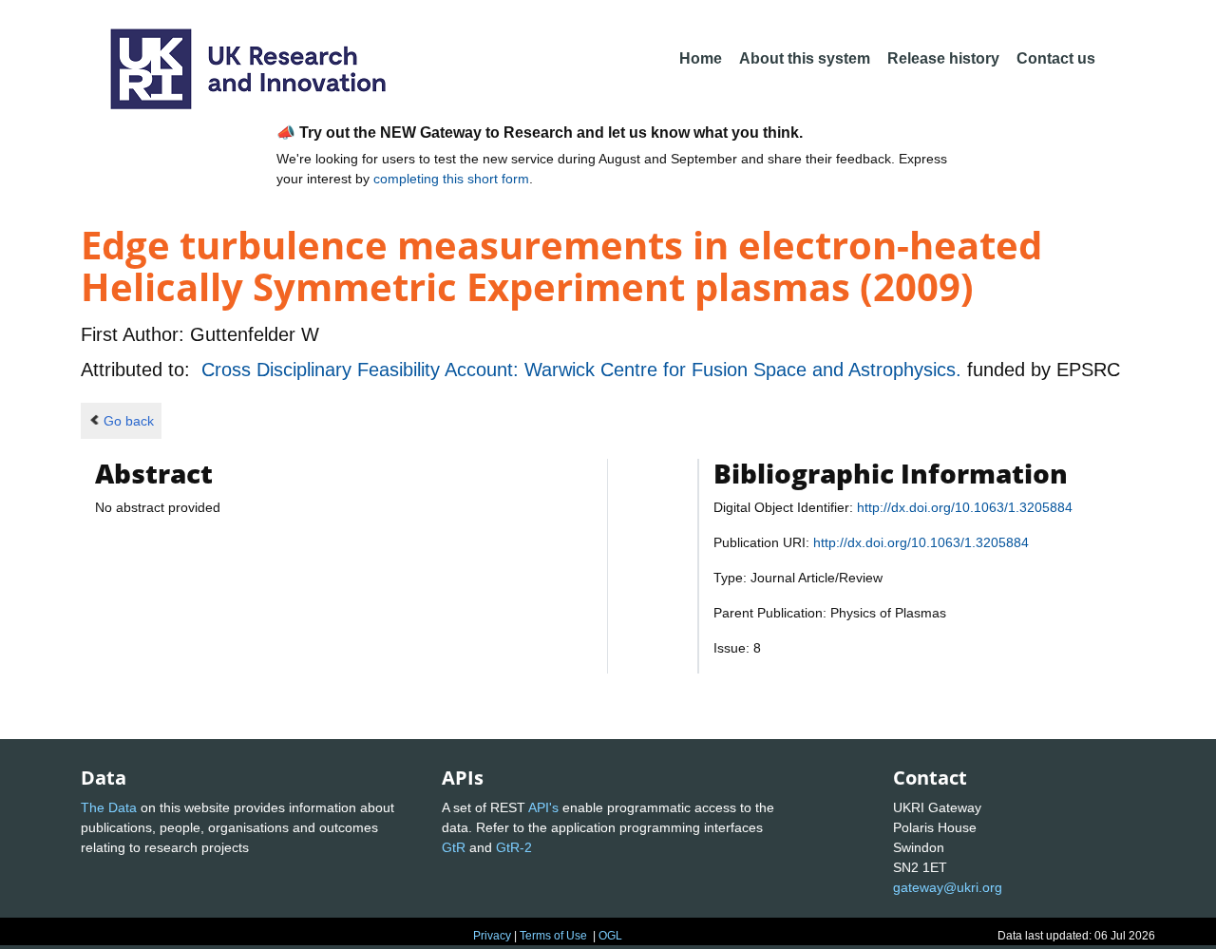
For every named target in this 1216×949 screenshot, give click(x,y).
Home (700, 58)
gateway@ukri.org (947, 887)
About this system (804, 58)
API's (543, 807)
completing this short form (451, 178)
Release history (943, 58)
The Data (109, 807)
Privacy (492, 935)
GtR (454, 847)
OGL (610, 935)
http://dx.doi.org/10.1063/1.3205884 (965, 507)
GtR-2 (514, 847)
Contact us (1055, 58)
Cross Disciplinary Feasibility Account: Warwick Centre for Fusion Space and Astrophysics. (584, 369)
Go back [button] (129, 420)
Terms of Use (553, 935)
